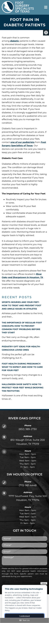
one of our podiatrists (22, 142)
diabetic (14, 41)
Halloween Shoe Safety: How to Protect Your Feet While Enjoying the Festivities (22, 387)
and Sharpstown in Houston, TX (25, 277)
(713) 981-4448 (28, 485)
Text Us (25, 620)
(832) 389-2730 (28, 429)
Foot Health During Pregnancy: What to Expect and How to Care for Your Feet (22, 367)
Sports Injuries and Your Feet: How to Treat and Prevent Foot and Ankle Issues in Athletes (21, 305)
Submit (43, 583)
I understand (24, 616)
